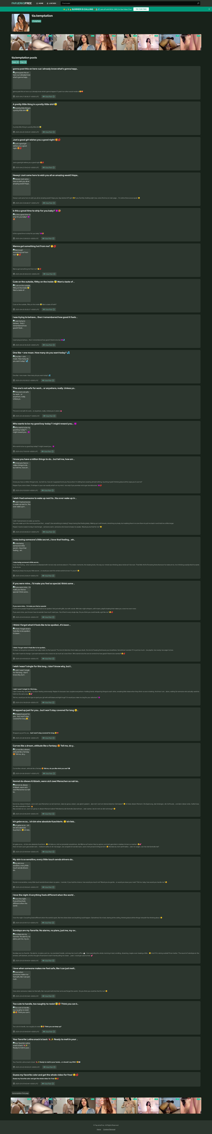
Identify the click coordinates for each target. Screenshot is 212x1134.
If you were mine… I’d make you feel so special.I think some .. (44, 583)
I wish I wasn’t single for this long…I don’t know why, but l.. (42, 666)
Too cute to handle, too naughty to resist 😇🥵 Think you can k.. (45, 1003)
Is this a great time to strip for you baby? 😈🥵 (37, 210)
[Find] (198, 3)
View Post (48, 97)
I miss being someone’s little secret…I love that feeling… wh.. (44, 539)
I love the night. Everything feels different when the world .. (44, 895)
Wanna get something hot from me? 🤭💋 (34, 246)
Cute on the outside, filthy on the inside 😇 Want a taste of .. (44, 281)
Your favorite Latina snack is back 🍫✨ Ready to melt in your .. (45, 1039)
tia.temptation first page (20, 1093)
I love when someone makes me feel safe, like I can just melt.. (44, 968)
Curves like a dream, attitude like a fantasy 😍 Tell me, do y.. (43, 745)
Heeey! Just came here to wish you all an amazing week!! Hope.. (45, 175)
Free (22, 3)
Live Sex (52, 3)
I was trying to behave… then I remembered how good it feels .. (45, 317)
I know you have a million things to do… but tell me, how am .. (44, 459)
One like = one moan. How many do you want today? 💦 (41, 352)
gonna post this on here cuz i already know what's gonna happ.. (45, 68)
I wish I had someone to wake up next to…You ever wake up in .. (45, 498)
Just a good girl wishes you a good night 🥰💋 (37, 139)
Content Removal (109, 1129)
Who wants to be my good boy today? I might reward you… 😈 (45, 423)
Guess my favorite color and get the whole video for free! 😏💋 (45, 1074)
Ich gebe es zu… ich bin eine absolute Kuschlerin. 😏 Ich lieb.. (44, 821)
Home (41, 3)
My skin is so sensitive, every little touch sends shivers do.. (43, 859)
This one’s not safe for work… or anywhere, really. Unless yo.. (44, 388)
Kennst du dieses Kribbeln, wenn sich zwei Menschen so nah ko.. (46, 781)
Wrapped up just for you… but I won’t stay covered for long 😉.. (45, 710)
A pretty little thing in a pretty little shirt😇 (35, 104)
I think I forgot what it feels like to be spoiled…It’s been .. (42, 624)
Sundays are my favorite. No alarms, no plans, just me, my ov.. (44, 930)
